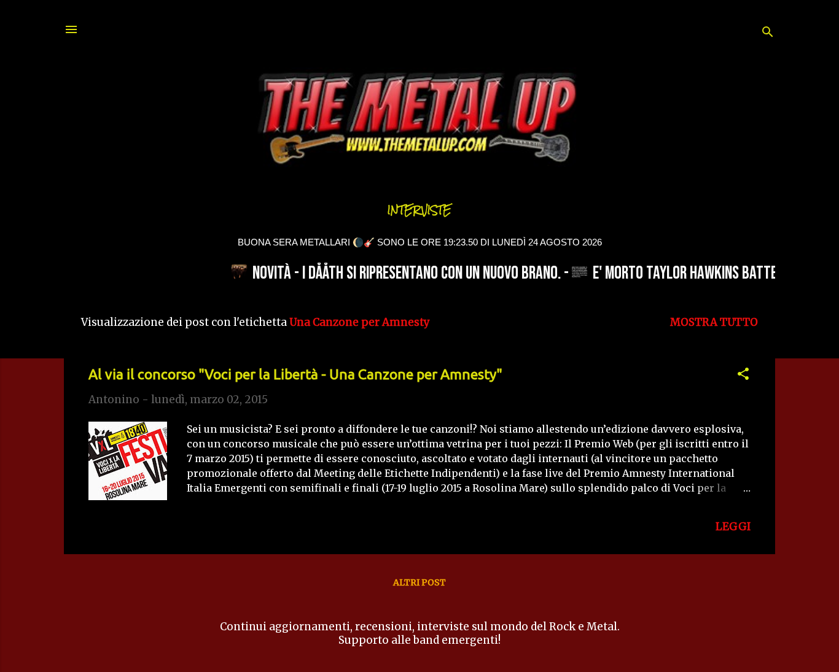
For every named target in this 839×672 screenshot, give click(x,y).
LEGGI (733, 526)
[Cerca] (767, 33)
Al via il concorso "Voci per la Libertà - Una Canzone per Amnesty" (295, 374)
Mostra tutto (714, 322)
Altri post (419, 582)
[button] (743, 375)
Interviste (419, 210)
